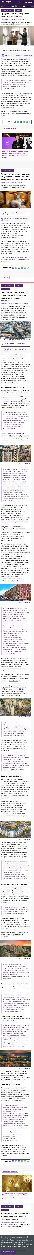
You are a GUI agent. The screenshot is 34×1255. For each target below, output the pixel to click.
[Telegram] (18, 122)
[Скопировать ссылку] (30, 122)
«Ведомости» (25, 65)
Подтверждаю (8, 1252)
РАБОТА (5, 1210)
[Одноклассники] (24, 122)
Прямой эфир (26, 2)
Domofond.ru (13, 681)
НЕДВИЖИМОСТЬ (7, 10)
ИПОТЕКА (5, 288)
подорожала (25, 113)
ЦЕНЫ (18, 10)
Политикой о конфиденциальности (15, 1246)
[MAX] (15, 122)
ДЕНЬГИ (19, 285)
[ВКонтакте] (21, 122)
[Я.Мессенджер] (27, 122)
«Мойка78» (13, 237)
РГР (11, 436)
